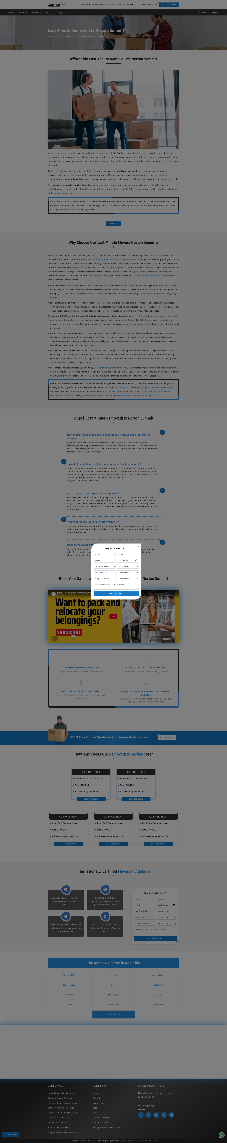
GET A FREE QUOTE (116, 594)
